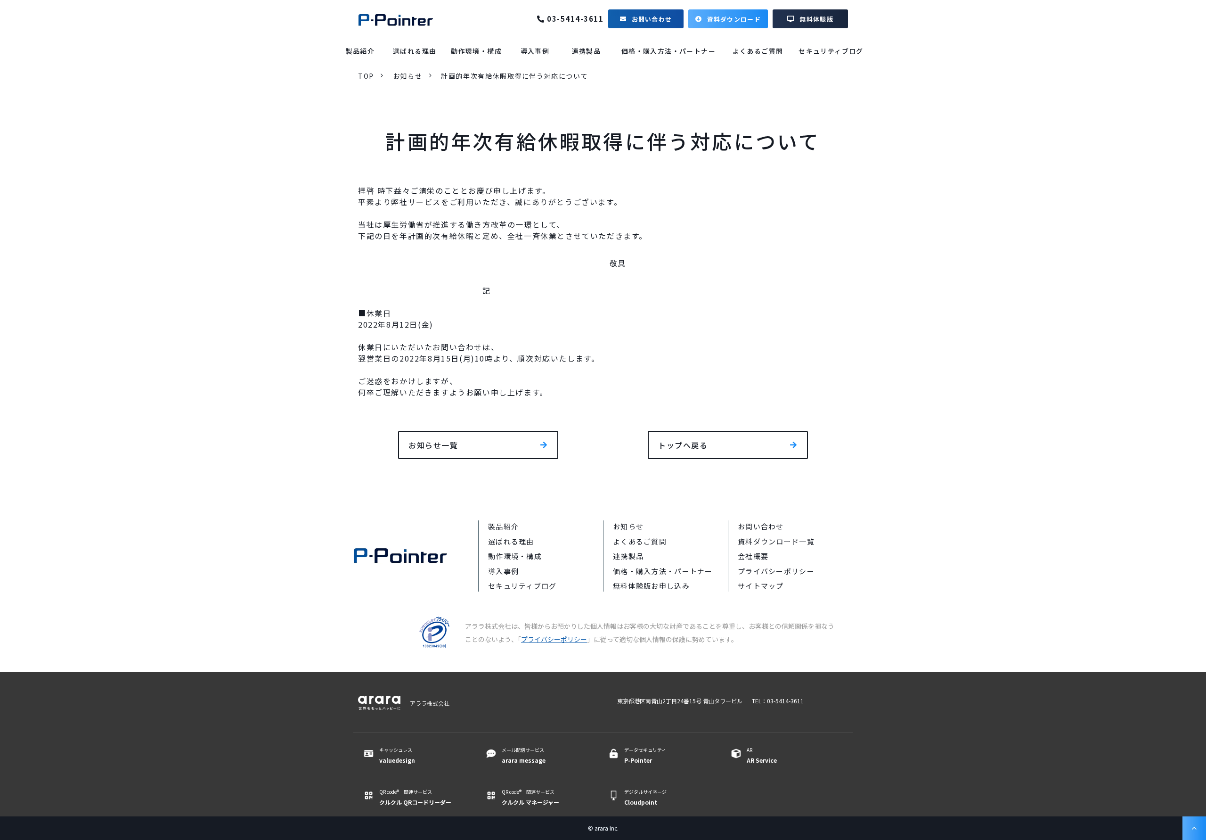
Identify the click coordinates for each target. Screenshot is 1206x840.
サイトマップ (761, 586)
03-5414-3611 (575, 19)
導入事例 (535, 51)
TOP (366, 76)
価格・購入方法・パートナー (668, 51)
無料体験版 (816, 19)
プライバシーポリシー (776, 571)
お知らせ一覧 (433, 445)
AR (762, 755)
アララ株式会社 (429, 703)
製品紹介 (360, 51)
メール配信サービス (524, 755)
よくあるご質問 (758, 51)
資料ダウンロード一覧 (776, 541)
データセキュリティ (645, 755)
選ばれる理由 (414, 51)
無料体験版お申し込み (651, 586)
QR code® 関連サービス (415, 797)
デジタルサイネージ (645, 797)
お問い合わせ (652, 19)
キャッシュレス (397, 755)
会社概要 (753, 556)
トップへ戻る (683, 445)
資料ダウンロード (734, 19)
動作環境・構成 (476, 51)
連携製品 (586, 51)
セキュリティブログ (831, 51)
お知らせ (407, 76)
